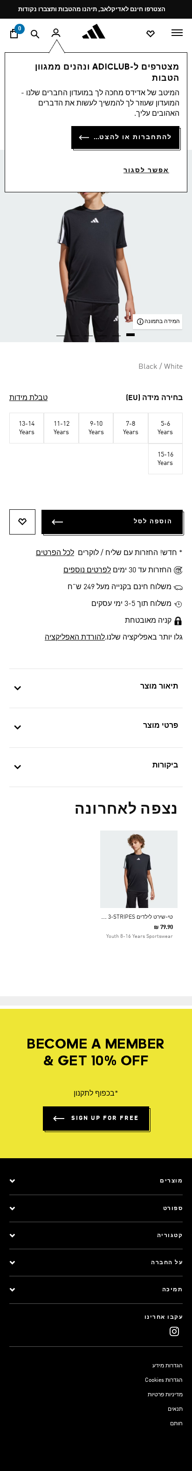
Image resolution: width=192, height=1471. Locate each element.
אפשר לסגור (146, 170)
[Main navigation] (177, 32)
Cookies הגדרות (164, 1380)
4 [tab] (89, 331)
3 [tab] (103, 331)
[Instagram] (174, 1331)
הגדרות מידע (167, 1366)
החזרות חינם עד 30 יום (93, 10)
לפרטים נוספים (87, 570)
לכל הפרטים (55, 553)
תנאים (175, 1409)
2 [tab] (117, 331)
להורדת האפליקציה (75, 637)
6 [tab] (61, 331)
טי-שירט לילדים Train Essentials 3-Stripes (115, 917)
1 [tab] (131, 331)
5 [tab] (75, 331)
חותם (176, 1424)
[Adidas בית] (96, 31)
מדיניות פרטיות (165, 1395)
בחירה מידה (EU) (154, 398)
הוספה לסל (153, 522)
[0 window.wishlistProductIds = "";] (150, 33)
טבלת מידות (28, 398)
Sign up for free (105, 1118)
